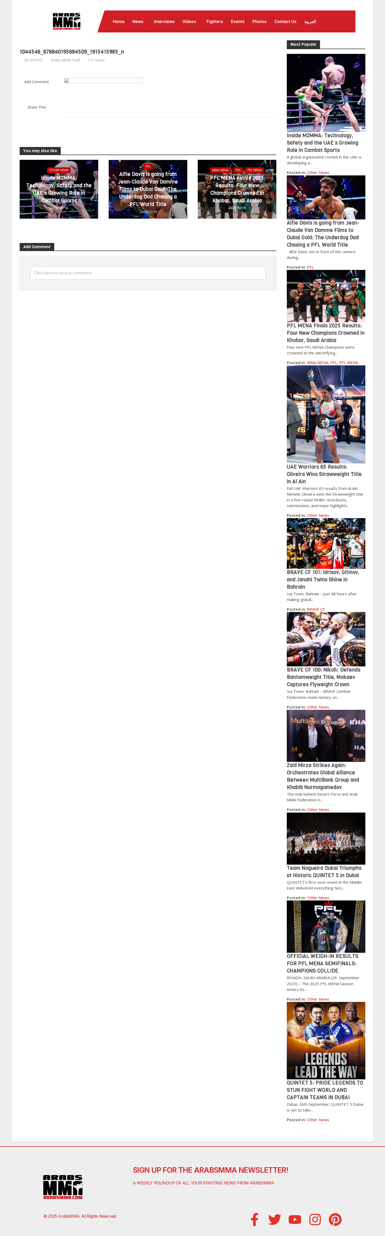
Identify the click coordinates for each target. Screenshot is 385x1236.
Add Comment (36, 81)
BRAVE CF (316, 609)
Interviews (164, 21)
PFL (148, 166)
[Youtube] (294, 1219)
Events (238, 21)
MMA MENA (220, 170)
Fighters (215, 21)
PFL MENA (255, 170)
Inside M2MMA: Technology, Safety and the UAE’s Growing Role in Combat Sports (59, 189)
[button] (139, 21)
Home (119, 21)
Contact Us (285, 21)
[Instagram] (315, 1219)
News (138, 21)
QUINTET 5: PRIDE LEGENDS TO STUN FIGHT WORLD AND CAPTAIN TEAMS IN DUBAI (325, 1090)
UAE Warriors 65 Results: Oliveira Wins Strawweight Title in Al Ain (324, 474)
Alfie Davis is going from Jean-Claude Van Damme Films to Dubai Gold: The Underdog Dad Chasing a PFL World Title (148, 189)
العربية (310, 21)
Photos (259, 21)
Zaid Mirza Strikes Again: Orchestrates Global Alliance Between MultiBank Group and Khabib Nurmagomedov (323, 776)
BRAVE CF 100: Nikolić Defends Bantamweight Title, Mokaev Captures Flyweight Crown (323, 677)
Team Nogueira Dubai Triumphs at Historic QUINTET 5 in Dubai (324, 872)
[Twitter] (274, 1219)
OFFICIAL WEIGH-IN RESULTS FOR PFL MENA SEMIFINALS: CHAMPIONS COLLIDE (322, 963)
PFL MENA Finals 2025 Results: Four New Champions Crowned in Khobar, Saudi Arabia (237, 189)
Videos (189, 21)
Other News (59, 170)
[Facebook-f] (254, 1219)
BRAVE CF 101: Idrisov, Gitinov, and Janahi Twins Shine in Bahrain (323, 580)
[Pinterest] (335, 1219)
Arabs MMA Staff (65, 60)
